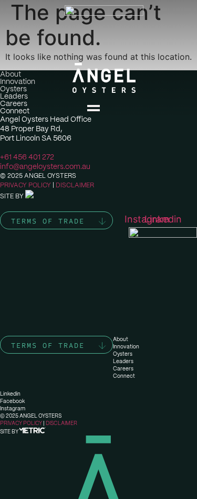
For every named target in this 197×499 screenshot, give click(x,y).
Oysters (122, 354)
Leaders (123, 361)
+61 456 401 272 (27, 157)
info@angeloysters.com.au (45, 166)
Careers (123, 368)
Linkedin (10, 393)
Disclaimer (75, 185)
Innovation (126, 346)
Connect (124, 376)
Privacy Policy (25, 185)
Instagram (12, 408)
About (120, 339)
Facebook (12, 401)
